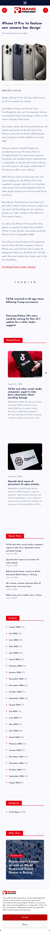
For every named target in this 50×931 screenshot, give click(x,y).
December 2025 (16, 679)
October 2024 (15, 770)
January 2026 (15, 672)
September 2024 (16, 776)
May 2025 (13, 724)
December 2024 (16, 757)
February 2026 (15, 666)
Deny (25, 925)
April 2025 (13, 731)
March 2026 (14, 660)
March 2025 (14, 737)
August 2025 (14, 705)
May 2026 (13, 647)
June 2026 (13, 640)
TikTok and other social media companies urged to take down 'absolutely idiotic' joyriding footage (24, 548)
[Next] (42, 833)
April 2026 (14, 653)
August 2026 (15, 627)
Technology (6, 33)
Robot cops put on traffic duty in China (24, 595)
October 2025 (15, 692)
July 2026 (13, 634)
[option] (25, 859)
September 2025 (16, 698)
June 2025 (13, 718)
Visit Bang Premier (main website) (19, 267)
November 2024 (16, 763)
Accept (25, 917)
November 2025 (16, 685)
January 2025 (15, 750)
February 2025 (15, 744)
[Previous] (37, 833)
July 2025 (13, 711)
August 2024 (15, 783)
